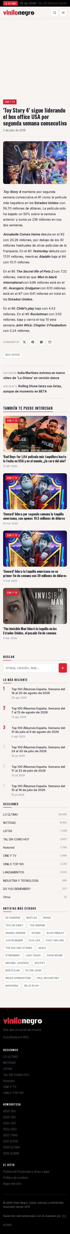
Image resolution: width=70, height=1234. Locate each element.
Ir (63, 668)
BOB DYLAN (12, 970)
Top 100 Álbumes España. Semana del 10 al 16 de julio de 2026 (38, 788)
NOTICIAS (9, 1062)
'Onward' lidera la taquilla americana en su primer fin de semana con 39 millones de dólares (34, 573)
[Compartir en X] (24, 342)
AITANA (36, 932)
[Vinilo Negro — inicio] (18, 13)
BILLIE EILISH (31, 985)
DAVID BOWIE (55, 955)
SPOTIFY (40, 962)
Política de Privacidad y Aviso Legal (26, 1171)
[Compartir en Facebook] (32, 342)
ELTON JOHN (33, 970)
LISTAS (7, 1068)
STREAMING (12, 955)
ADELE (42, 947)
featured (8, 1080)
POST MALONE (55, 940)
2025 (9, 1117)
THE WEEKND (37, 925)
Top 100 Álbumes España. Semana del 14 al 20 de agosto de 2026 (38, 691)
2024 (9, 1123)
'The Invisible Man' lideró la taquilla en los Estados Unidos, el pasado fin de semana (30, 630)
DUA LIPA (34, 940)
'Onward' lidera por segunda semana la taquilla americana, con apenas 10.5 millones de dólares (34, 516)
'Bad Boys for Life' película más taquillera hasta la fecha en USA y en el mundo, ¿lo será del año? (34, 458)
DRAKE (47, 917)
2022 (10, 1135)
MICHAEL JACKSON (17, 962)
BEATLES (31, 917)
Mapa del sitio (12, 1183)
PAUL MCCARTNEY (48, 978)
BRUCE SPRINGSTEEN (18, 978)
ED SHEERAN (12, 917)
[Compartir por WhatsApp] (41, 342)
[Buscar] (54, 12)
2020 (11, 1147)
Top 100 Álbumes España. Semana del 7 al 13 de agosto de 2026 (38, 710)
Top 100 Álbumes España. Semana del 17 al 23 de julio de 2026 (38, 768)
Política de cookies (15, 1177)
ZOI (64, 1215)
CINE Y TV (10, 101)
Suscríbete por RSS (16, 1037)
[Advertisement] (35, 56)
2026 (9, 1111)
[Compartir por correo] (49, 342)
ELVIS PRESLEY (55, 932)
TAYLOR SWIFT (14, 925)
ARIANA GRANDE (15, 932)
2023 (10, 1129)
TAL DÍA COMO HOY (16, 1074)
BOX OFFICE (12, 354)
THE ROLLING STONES (18, 947)
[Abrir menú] (63, 12)
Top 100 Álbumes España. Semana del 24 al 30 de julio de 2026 (38, 749)
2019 (11, 1153)
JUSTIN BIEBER (14, 940)
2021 (10, 1141)
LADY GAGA (33, 955)
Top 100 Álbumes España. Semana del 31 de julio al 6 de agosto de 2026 (38, 730)
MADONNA (11, 985)
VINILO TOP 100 (13, 1093)
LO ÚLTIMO (10, 1056)
